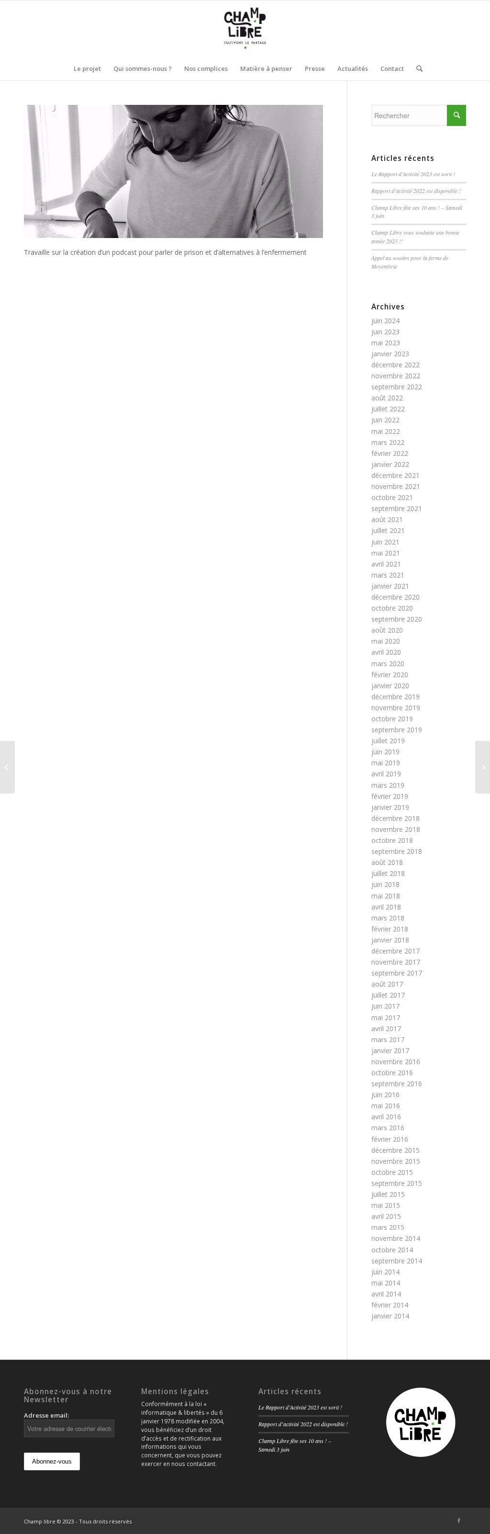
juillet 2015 (388, 1194)
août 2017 (387, 984)
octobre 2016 (392, 1072)
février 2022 (389, 453)
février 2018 (389, 928)
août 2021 (387, 519)
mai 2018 (385, 895)
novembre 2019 (395, 707)
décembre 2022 (395, 364)
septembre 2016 (396, 1083)
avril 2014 (386, 1293)
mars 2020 (387, 663)
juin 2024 (385, 320)
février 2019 (389, 796)
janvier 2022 (390, 464)
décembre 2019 (395, 696)
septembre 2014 (396, 1260)
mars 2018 (387, 917)
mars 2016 (387, 1127)
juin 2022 (385, 419)
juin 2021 (385, 541)
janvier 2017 (390, 1050)
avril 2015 (386, 1216)
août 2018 (387, 862)
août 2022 (387, 397)
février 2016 (389, 1139)
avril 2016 (386, 1116)
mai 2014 (385, 1282)
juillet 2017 (388, 995)
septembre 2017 (396, 972)
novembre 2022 (395, 375)
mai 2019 (385, 762)
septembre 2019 (396, 729)
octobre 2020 (392, 608)
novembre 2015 (395, 1161)
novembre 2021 (395, 486)
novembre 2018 (395, 829)
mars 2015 (387, 1227)
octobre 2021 (392, 497)
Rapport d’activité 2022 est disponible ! (416, 190)
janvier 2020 (390, 685)
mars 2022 (387, 442)
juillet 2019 (388, 740)
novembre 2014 (395, 1238)
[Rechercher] (416, 68)
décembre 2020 (395, 597)
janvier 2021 (390, 586)
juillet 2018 (388, 873)
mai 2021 (385, 552)
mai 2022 (385, 431)
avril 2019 (386, 773)
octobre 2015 (392, 1172)
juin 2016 (385, 1094)
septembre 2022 (396, 386)
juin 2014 (385, 1271)
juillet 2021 (388, 530)
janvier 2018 (390, 939)
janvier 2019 (390, 807)
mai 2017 (385, 1017)
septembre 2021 (396, 508)
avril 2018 (386, 906)
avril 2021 (386, 563)
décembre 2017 (395, 950)
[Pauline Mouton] (482, 767)
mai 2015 (385, 1205)
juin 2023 (385, 331)
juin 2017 (385, 1006)
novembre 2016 (395, 1061)
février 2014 (389, 1304)
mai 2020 (385, 641)
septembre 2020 (396, 619)
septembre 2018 (396, 851)
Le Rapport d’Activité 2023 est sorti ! (413, 174)
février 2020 (389, 674)
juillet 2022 (388, 408)
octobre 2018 (392, 840)
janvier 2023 (390, 353)
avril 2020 (386, 652)
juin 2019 (385, 751)
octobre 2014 (392, 1249)
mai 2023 (385, 342)
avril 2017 (386, 1028)
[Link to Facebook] (459, 1520)
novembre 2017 (395, 961)
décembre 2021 (395, 475)
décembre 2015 (395, 1150)
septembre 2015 (396, 1183)
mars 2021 (387, 575)
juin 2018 (385, 884)
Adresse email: (46, 1415)
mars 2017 (387, 1039)
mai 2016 (385, 1105)
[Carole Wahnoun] (7, 767)
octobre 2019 (392, 718)
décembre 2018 (395, 818)
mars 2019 (387, 785)
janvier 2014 (390, 1315)
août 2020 (387, 630)
